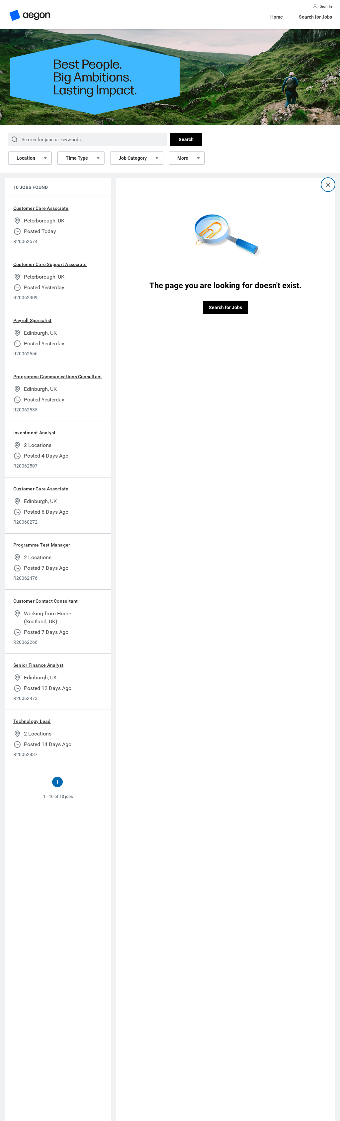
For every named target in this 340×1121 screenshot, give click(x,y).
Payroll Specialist (32, 320)
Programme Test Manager (41, 545)
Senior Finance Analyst (38, 665)
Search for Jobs (315, 17)
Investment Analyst (34, 432)
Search (186, 139)
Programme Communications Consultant (57, 376)
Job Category (133, 158)
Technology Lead (32, 721)
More (182, 158)
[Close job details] (328, 184)
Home (276, 17)
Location (26, 158)
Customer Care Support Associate (50, 264)
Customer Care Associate (41, 208)
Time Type (77, 158)
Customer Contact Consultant (45, 601)
